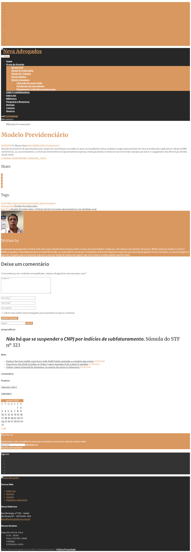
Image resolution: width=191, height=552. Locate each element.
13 (12, 414)
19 (9, 418)
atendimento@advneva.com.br (15, 519)
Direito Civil (17, 67)
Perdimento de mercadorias (30, 86)
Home (9, 3)
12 (9, 414)
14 (15, 414)
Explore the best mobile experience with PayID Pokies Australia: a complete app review (50, 361)
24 (2, 421)
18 (6, 418)
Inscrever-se (31, 444)
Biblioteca (11, 15)
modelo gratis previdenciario (18, 203)
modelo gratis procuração (44, 203)
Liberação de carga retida (29, 83)
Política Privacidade (66, 549)
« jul (3, 428)
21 (15, 418)
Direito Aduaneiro (20, 80)
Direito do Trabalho (21, 73)
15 (18, 414)
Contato (10, 24)
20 (12, 418)
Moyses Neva (21, 145)
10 (2, 414)
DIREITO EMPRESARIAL (17, 9)
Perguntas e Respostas (17, 18)
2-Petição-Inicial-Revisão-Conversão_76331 (23, 158)
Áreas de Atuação (14, 6)
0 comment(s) (44, 145)
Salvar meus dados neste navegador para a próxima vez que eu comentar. (39, 313)
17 (2, 418)
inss (3, 203)
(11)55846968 (11, 116)
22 (18, 418)
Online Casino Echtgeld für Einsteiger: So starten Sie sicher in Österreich (43, 367)
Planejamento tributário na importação (36, 89)
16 (21, 414)
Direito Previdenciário (22, 70)
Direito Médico (18, 77)
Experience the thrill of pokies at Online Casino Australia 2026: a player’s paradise (47, 364)
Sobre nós (11, 12)
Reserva (10, 27)
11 (5, 414)
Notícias (10, 21)
